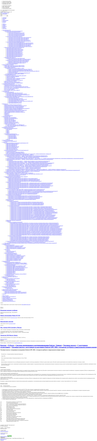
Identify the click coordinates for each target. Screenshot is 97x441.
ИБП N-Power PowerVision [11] (11, 148)
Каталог (3, 345)
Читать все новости (3, 339)
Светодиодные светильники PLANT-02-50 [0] (16, 35)
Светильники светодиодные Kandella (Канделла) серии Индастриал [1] (20, 42)
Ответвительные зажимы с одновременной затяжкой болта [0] (19, 72)
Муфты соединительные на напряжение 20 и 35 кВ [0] (15, 255)
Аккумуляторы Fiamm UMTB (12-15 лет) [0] (16, 100)
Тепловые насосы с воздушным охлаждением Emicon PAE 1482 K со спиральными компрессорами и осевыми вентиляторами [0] (33, 215)
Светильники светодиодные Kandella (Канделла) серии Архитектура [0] (20, 43)
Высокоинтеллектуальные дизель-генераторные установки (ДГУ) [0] (16, 172)
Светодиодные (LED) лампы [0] (11, 63)
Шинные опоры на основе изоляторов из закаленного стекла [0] (15, 105)
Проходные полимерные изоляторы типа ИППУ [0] (13, 109)
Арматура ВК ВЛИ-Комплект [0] (10, 74)
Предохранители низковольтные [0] (10, 141)
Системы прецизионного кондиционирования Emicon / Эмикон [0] (16, 176)
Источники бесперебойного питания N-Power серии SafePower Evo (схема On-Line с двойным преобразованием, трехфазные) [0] (28, 153)
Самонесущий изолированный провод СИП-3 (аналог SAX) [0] (15, 293)
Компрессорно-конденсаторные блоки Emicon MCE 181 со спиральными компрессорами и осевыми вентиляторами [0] (29, 187)
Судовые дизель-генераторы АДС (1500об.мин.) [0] (15, 124)
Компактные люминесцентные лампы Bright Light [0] (15, 58)
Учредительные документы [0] (7, 300)
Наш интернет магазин (6, 321)
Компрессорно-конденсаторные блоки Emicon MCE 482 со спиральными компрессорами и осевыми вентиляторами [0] (29, 186)
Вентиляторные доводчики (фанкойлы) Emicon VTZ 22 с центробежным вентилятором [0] (24, 197)
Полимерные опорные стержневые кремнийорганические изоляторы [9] (16, 108)
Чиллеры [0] (8, 221)
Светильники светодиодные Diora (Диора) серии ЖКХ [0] (18, 39)
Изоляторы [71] (5, 103)
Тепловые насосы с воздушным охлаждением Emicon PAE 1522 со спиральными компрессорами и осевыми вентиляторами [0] (32, 216)
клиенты (3, 27)
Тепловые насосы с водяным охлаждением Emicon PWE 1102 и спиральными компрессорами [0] (27, 203)
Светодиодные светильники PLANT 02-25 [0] (16, 33)
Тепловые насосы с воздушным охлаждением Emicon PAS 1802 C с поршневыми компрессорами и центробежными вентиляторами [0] (34, 209)
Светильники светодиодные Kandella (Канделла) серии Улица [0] (19, 44)
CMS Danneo (2, 433)
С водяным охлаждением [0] (13, 201)
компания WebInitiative (4, 431)
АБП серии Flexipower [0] (10, 280)
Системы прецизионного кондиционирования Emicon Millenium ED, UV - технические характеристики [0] (26, 242)
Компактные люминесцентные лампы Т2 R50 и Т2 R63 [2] (18, 61)
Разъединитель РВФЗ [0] (12, 138)
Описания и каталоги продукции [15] (8, 301)
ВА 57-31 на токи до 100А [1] (9, 89)
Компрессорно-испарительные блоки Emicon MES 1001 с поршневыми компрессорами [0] (24, 180)
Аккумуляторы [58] (5, 91)
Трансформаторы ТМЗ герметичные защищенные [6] (15, 269)
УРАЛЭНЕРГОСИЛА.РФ (25, 304)
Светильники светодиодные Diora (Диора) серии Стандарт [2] (19, 40)
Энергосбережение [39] (6, 30)
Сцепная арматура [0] (8, 287)
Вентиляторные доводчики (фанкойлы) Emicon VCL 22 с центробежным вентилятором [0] (24, 198)
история (3, 25)
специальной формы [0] (8, 115)
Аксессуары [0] (7, 249)
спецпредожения (5, 20)
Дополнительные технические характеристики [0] (17, 174)
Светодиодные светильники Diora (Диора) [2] (14, 36)
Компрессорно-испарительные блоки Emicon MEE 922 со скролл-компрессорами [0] (23, 178)
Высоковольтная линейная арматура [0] (9, 286)
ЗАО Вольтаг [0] (5, 277)
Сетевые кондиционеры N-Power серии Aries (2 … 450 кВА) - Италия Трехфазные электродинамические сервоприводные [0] (30, 163)
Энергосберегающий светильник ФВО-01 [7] (14, 56)
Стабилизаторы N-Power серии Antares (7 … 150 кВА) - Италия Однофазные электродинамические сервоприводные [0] (29, 161)
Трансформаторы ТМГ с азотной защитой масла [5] (15, 270)
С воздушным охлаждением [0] (13, 205)
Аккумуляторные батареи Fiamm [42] (12, 97)
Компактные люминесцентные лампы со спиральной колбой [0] (19, 59)
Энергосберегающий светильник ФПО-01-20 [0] (14, 50)
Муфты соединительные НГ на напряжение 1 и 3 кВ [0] (16, 247)
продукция (4, 18)
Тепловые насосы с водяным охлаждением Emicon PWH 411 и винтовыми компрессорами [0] (27, 202)
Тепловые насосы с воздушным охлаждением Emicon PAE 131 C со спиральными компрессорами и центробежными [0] (31, 213)
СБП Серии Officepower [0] (11, 285)
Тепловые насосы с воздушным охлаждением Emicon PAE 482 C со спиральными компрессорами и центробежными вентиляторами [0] (34, 212)
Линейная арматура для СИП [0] (8, 64)
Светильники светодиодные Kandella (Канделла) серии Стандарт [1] (20, 46)
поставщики (4, 26)
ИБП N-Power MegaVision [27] (11, 145)
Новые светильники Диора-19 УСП (10, 315)
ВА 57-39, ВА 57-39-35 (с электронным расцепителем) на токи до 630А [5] (17, 87)
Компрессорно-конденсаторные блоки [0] (13, 182)
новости (3, 23)
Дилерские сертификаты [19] (7, 299)
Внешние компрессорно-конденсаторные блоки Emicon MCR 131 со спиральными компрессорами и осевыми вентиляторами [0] (30, 192)
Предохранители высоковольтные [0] (10, 128)
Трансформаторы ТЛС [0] (10, 275)
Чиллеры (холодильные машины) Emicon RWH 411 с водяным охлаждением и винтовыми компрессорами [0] (29, 239)
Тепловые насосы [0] (10, 200)
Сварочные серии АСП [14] (9, 119)
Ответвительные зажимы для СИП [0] (13, 79)
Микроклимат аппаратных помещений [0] (13, 220)
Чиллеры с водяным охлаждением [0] (14, 235)
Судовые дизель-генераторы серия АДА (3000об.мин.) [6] (16, 125)
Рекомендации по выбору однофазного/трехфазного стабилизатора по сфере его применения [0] (23, 171)
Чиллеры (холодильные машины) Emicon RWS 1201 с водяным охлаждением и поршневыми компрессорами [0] (30, 236)
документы (4, 21)
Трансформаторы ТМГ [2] (10, 272)
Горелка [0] (8, 250)
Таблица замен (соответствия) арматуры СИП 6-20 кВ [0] (14, 65)
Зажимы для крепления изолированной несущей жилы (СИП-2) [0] (20, 69)
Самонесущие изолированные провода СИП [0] (12, 291)
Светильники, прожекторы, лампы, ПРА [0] (10, 276)
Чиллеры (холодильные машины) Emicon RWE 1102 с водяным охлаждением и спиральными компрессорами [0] (30, 237)
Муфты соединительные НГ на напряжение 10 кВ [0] (15, 248)
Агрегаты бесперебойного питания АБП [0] (12, 278)
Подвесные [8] (6, 114)
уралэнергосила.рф (12, 323)
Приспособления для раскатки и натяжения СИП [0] (13, 82)
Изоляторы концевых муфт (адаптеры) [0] (13, 254)
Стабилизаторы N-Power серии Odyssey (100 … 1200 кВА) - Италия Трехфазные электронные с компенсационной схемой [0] (30, 165)
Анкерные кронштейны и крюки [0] (12, 76)
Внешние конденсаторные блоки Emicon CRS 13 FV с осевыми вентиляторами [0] (22, 193)
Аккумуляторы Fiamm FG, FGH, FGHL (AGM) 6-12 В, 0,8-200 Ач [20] (20, 101)
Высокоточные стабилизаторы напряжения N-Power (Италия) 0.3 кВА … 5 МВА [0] (18, 154)
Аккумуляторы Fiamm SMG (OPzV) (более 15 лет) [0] (17, 99)
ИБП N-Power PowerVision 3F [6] (12, 149)
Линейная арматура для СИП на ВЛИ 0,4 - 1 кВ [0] (15, 68)
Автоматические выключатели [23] (8, 83)
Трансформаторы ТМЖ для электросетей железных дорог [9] (16, 267)
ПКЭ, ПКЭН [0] (9, 129)
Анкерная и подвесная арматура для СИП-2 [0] (14, 80)
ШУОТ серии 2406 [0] (10, 282)
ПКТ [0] (7, 130)
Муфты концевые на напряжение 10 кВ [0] (13, 259)
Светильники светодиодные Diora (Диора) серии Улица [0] (18, 38)
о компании (4, 17)
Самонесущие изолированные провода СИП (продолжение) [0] (15, 292)
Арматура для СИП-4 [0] (10, 77)
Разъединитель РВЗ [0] (12, 136)
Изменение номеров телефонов (8, 310)
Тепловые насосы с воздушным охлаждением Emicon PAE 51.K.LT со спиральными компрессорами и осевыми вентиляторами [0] (33, 214)
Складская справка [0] (6, 297)
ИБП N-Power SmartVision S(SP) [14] (12, 146)
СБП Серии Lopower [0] (10, 284)
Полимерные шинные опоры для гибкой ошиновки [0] (13, 107)
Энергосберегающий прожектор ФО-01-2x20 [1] (14, 49)
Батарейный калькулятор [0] (11, 151)
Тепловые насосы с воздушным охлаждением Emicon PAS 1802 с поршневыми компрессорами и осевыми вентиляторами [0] (32, 210)
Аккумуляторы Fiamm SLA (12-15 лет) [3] (15, 98)
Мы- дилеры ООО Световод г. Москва (11, 327)
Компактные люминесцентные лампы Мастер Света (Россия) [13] (17, 60)
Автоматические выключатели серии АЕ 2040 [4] (13, 85)
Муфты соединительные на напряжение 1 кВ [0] (14, 257)
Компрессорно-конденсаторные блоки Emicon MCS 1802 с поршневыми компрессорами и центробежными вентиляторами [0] (30, 183)
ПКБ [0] (7, 131)
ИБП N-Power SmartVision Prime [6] (12, 143)
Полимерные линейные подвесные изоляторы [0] (13, 104)
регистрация (5, 13)
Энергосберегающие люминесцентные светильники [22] (14, 47)
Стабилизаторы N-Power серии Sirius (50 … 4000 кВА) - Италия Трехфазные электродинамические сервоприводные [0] (27, 156)
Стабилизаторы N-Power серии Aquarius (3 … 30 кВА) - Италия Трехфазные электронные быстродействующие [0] (28, 162)
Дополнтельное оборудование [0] (14, 175)
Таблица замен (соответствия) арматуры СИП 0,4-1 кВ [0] (14, 66)
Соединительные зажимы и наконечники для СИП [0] (15, 78)
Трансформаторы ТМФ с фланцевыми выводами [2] (15, 268)
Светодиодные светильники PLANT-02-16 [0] (16, 32)
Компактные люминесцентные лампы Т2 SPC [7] (17, 62)
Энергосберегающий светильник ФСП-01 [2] (14, 55)
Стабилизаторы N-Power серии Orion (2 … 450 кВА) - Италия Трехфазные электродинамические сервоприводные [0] (26, 166)
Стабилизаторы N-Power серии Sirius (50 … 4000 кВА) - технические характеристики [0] (23, 157)
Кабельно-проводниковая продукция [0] (9, 290)
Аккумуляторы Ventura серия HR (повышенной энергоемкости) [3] (17, 94)
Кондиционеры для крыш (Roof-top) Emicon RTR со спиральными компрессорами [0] (21, 199)
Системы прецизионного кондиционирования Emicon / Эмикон (39, 345)
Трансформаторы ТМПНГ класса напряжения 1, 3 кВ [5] (16, 265)
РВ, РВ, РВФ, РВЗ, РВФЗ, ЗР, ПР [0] (12, 134)
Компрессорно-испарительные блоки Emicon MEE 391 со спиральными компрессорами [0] (24, 179)
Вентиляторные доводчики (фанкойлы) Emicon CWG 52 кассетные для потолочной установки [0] (25, 196)
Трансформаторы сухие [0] (9, 274)
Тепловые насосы (69, 345)
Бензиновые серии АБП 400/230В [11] (11, 118)
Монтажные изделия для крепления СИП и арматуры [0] (16, 75)
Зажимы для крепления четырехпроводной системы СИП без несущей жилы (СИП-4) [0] (23, 71)
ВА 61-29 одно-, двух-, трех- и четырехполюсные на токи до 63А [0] (16, 86)
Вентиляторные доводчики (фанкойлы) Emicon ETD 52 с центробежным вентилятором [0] (24, 195)
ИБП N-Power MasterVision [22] (11, 144)
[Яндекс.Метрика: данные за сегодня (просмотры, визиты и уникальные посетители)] (3, 436)
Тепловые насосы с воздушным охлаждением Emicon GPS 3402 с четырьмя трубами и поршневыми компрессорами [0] (31, 206)
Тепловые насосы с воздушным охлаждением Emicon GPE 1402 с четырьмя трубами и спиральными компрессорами (54, 347)
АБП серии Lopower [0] (10, 279)
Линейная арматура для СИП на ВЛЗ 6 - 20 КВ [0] (15, 73)
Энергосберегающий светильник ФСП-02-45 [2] (14, 54)
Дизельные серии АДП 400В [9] (10, 121)
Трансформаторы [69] (6, 261)
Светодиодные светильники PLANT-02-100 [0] (16, 34)
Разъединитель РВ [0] (12, 135)
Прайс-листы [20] (5, 295)
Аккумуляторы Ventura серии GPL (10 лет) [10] (14, 92)
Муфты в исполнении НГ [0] (9, 244)
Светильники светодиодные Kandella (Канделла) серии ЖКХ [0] (19, 45)
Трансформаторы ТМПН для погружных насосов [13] (15, 266)
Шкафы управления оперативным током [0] (12, 281)
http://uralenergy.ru (3, 439)
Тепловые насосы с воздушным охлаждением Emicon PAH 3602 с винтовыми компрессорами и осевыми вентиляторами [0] (32, 208)
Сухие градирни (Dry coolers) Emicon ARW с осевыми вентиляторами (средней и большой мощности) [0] (26, 189)
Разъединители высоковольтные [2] (10, 133)
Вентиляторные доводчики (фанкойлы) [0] (13, 194)
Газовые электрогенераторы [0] (9, 126)
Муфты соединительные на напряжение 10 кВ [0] (15, 256)
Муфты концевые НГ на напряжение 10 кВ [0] (14, 246)
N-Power (11, 345)
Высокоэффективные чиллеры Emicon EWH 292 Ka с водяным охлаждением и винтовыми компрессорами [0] (29, 240)
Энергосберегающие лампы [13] (10, 57)
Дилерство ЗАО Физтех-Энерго (9, 335)
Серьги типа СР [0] (9, 288)
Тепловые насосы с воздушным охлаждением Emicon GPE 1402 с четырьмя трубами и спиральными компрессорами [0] (31, 207)
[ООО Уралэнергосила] (4, 12)
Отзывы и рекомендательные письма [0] (9, 298)
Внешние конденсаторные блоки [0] (12, 188)
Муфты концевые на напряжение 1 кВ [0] (13, 260)
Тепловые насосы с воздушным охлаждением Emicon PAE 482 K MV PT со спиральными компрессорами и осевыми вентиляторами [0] (34, 217)
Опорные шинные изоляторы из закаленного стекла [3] (14, 111)
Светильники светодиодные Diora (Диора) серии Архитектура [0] (19, 37)
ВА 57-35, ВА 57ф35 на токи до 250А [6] (11, 88)
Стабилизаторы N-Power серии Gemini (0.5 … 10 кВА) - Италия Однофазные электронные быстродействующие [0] (28, 164)
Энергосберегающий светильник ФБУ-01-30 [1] (14, 52)
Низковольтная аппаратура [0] (7, 140)
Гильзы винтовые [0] (10, 252)
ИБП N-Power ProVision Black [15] (12, 147)
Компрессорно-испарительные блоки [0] (13, 177)
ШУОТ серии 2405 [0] (10, 283)
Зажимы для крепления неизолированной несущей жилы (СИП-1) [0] (20, 70)
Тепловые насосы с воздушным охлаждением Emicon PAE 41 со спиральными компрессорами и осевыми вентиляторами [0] (32, 219)
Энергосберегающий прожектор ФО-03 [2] (13, 48)
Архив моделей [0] (9, 160)
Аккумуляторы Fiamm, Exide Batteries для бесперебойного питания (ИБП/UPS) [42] (18, 96)
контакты (4, 22)
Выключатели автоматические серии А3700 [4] (12, 84)
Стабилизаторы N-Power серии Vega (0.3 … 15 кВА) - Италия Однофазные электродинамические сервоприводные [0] (26, 155)
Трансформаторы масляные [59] (9, 264)
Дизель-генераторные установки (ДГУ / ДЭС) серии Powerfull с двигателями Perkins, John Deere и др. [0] (24, 173)
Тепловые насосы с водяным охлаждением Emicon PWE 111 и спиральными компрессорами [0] (27, 204)
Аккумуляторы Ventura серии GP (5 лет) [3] (13, 95)
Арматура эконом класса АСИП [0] (10, 81)
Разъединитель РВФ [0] (12, 137)
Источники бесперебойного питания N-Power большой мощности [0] (16, 150)
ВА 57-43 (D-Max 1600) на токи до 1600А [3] (12, 90)
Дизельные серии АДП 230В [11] (10, 120)
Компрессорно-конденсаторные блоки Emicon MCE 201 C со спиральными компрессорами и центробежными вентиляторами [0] (30, 185)
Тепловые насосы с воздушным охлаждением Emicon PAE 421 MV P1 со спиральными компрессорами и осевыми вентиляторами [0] (33, 218)
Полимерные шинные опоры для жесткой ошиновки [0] (14, 106)
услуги (3, 19)
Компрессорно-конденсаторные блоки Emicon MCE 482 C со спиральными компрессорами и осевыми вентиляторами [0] (29, 184)
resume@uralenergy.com (18, 342)
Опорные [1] (6, 113)
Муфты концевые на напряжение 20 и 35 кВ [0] (14, 258)
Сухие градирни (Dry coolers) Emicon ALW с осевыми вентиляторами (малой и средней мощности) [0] (26, 190)
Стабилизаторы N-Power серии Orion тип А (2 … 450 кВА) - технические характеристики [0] (24, 167)
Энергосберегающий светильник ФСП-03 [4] (14, 53)
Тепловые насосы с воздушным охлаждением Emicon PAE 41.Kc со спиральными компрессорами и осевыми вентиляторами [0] (33, 211)
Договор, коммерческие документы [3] (9, 296)
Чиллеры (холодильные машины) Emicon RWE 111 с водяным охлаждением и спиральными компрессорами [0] (30, 238)
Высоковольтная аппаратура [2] (7, 127)
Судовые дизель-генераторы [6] (9, 123)
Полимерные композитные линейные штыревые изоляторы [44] (15, 110)
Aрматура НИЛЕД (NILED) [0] (9, 67)
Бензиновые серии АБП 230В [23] (10, 117)
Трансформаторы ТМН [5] (11, 271)
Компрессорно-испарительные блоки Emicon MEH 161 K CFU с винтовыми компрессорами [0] (24, 181)
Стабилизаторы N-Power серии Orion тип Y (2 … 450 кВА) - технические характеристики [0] (24, 168)
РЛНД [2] (8, 139)
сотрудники (4, 28)
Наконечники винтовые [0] (11, 251)
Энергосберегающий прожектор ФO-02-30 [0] (14, 51)
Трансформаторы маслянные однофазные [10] (12, 262)
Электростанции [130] (6, 116)
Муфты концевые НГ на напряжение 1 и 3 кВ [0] (14, 245)
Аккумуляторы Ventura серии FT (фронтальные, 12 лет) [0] (16, 93)
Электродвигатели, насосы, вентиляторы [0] (10, 289)
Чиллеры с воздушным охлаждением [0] (15, 222)
